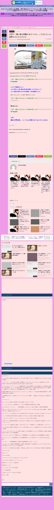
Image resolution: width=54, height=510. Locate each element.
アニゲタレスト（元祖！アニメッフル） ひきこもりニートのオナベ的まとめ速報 (19, 418)
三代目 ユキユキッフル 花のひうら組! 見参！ (11, 472)
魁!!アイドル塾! (5, 474)
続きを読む (12, 125)
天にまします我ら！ (6, 455)
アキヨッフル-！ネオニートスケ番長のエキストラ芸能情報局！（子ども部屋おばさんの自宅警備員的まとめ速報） (26, 435)
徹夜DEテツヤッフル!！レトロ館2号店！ (10, 462)
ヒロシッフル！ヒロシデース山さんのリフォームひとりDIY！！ (15, 457)
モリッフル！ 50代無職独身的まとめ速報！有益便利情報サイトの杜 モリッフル (19, 441)
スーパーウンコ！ (6, 399)
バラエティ (12, 31)
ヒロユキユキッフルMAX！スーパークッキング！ (12, 460)
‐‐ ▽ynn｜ (18, 31)
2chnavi (4, 299)
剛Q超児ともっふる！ (6, 465)
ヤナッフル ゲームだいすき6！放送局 (10, 467)
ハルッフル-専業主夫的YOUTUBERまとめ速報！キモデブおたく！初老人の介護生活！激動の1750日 (23, 415)
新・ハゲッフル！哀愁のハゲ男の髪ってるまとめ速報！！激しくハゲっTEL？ (18, 402)
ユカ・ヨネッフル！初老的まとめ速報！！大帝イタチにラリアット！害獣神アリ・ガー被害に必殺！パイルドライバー (26, 424)
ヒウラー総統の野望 (6, 470)
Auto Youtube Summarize (21, 132)
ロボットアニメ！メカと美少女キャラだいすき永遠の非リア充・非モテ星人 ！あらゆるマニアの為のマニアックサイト (26, 413)
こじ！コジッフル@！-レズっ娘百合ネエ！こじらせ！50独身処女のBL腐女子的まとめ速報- (21, 404)
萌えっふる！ (5, 452)
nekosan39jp (22, 165)
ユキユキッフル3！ (6, 450)
